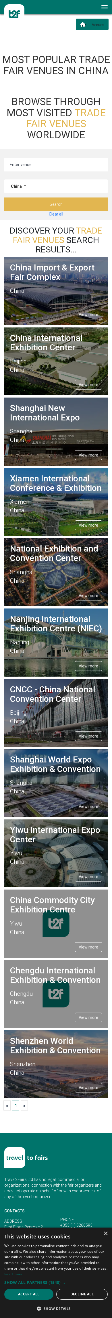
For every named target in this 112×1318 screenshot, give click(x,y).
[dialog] (56, 1273)
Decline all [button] (82, 1294)
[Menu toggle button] (105, 7)
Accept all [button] (29, 1294)
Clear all (56, 214)
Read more (13, 1274)
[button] (56, 1282)
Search (56, 204)
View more (88, 314)
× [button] (105, 1234)
